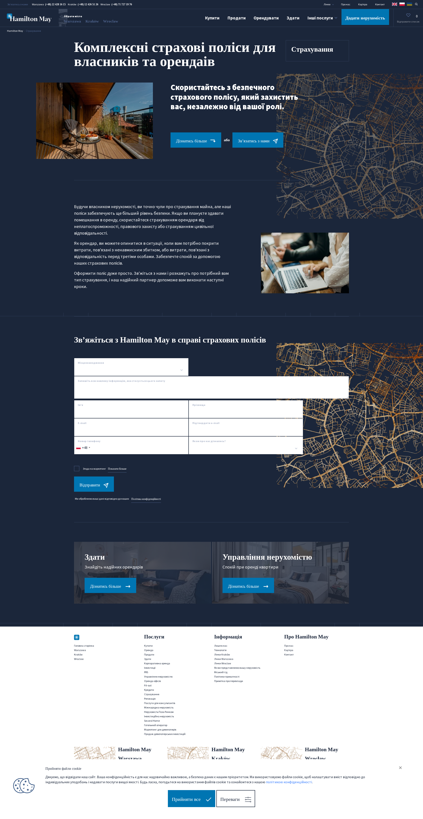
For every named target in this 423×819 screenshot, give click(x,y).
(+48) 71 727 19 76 (121, 4)
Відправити (90, 485)
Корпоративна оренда (157, 663)
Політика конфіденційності (146, 499)
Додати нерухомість (365, 17)
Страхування (151, 694)
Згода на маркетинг (104, 468)
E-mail (82, 423)
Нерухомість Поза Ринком (159, 712)
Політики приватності (226, 676)
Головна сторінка (84, 645)
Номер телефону (89, 441)
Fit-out (148, 685)
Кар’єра (362, 4)
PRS (146, 672)
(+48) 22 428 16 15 (55, 4)
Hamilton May (15, 30)
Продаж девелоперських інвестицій (165, 734)
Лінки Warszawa (223, 659)
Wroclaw (110, 21)
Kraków (92, 21)
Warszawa (72, 21)
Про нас (345, 4)
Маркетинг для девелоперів (160, 729)
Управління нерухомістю (158, 676)
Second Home (152, 720)
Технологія (220, 650)
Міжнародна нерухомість (158, 707)
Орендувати (266, 18)
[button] (330, 4)
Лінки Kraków (222, 654)
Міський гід (220, 672)
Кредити (149, 689)
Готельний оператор (155, 725)
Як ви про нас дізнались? (209, 441)
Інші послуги (320, 18)
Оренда (148, 650)
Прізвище (198, 405)
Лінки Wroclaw (222, 663)
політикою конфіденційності (289, 782)
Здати (293, 18)
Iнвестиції (150, 667)
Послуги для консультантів (159, 703)
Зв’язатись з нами (253, 141)
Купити (212, 18)
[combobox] (131, 370)
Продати (236, 18)
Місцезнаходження (91, 362)
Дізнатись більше (191, 141)
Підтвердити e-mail (205, 423)
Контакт (380, 4)
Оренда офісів (152, 681)
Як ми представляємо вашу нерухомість (237, 667)
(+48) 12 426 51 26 (88, 4)
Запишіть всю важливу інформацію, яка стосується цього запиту (121, 380)
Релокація (150, 698)
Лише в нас (220, 645)
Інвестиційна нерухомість (159, 716)
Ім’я (80, 405)
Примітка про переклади (228, 681)
